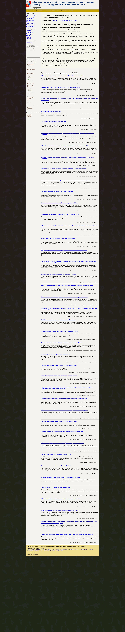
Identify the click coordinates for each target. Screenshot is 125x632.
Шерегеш (29, 100)
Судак (44, 550)
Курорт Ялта (30, 80)
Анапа (33, 549)
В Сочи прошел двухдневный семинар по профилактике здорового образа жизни (62, 443)
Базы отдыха (30, 25)
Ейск (54, 549)
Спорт (28, 35)
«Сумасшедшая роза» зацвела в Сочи (51, 111)
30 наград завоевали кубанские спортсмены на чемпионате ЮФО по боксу (61, 477)
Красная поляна (30, 97)
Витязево (30, 66)
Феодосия (52, 550)
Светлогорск (29, 109)
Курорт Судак (30, 85)
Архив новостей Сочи (32, 552)
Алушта (29, 549)
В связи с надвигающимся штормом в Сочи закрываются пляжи (58, 238)
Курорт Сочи (39, 10)
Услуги (28, 37)
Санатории (30, 26)
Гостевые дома (31, 17)
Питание (29, 30)
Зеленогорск (29, 107)
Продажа (29, 43)
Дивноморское (31, 70)
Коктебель (30, 89)
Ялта (57, 550)
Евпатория (50, 549)
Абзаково (29, 98)
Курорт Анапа (30, 64)
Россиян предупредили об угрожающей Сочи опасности (56, 454)
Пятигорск (29, 115)
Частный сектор (31, 15)
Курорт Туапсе (30, 73)
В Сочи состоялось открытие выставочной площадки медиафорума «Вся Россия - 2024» (64, 398)
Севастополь (36, 550)
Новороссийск (84, 549)
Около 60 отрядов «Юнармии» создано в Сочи (53, 121)
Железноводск (64, 549)
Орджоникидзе (31, 88)
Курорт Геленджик (31, 69)
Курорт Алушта (30, 83)
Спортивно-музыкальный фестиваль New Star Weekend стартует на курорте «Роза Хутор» (65, 465)
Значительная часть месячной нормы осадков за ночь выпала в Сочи (59, 510)
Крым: (28, 79)
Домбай (28, 99)
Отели (28, 22)
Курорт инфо (30, 10)
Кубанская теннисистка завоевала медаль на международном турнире (59, 331)
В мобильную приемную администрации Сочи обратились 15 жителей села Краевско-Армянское (67, 534)
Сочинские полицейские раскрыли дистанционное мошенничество (59, 365)
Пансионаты (30, 23)
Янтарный (60, 550)
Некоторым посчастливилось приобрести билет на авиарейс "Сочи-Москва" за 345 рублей (65, 180)
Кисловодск (29, 114)
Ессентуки (29, 116)
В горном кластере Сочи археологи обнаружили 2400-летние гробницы (60, 214)
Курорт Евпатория (31, 91)
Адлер (29, 76)
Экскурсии (30, 34)
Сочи (41, 550)
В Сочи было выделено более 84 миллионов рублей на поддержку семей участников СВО (64, 145)
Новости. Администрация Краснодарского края (64, 20)
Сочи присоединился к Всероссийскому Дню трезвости (56, 487)
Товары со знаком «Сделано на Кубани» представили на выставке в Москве (61, 342)
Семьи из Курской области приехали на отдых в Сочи (55, 354)
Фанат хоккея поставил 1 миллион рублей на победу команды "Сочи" (59, 203)
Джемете (30, 65)
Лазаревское (30, 77)
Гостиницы (30, 20)
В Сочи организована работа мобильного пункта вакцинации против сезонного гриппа (64, 410)
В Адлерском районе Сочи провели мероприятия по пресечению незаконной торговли (64, 250)
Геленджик (37, 549)
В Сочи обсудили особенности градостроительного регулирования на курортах (62, 431)
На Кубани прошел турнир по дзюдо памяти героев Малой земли (58, 319)
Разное (28, 38)
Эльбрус (29, 102)
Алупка (29, 82)
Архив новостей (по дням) (52, 10)
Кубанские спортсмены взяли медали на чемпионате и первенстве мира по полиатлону (64, 297)
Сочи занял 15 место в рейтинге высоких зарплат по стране (57, 191)
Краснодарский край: (31, 62)
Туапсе (48, 550)
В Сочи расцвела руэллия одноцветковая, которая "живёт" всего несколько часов (63, 75)
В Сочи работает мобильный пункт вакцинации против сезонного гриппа (61, 87)
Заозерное (30, 93)
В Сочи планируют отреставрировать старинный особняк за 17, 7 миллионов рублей (63, 168)
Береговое (30, 90)
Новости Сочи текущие (67, 10)
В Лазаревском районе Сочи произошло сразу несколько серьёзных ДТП (60, 498)
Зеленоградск (30, 108)
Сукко (29, 68)
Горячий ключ (44, 549)
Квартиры (29, 18)
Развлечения (30, 32)
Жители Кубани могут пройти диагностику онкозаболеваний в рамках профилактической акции (67, 285)
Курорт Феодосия (31, 86)
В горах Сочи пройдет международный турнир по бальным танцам (59, 375)
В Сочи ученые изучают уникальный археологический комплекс (58, 274)
